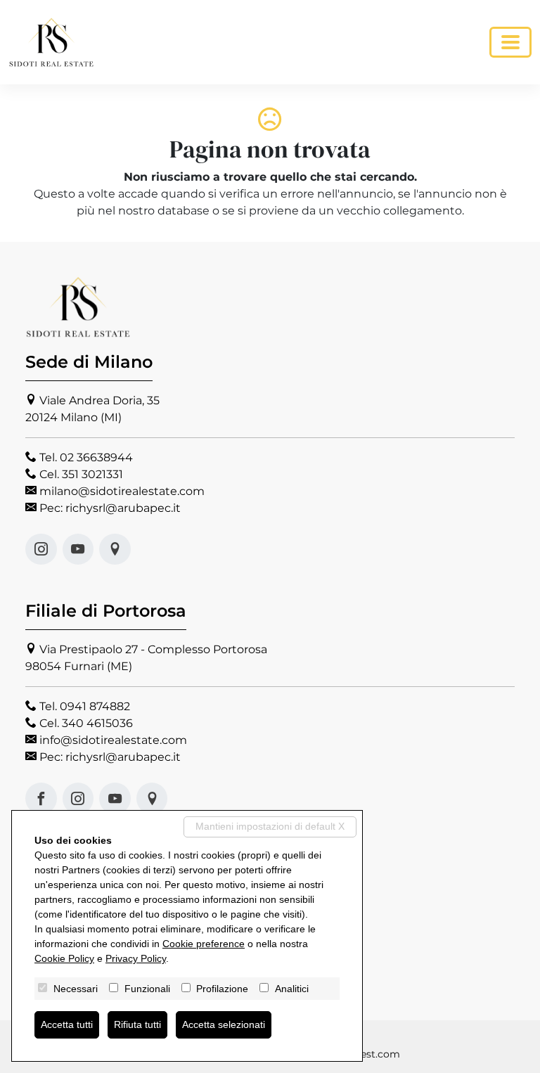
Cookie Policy (64, 958)
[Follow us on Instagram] (41, 549)
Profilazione (222, 988)
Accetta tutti (67, 1024)
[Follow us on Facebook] (41, 798)
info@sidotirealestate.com (113, 740)
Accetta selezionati (223, 1024)
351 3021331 (92, 474)
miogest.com (367, 1054)
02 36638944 (96, 457)
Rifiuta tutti (137, 1024)
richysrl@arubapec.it (123, 508)
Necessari (75, 988)
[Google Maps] (115, 549)
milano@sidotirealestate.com (122, 491)
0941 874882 (95, 706)
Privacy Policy (135, 958)
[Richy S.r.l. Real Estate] (51, 42)
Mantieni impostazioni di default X (270, 826)
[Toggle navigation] (510, 42)
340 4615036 (97, 723)
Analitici (292, 988)
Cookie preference (203, 943)
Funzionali (147, 988)
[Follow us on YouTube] (78, 549)
